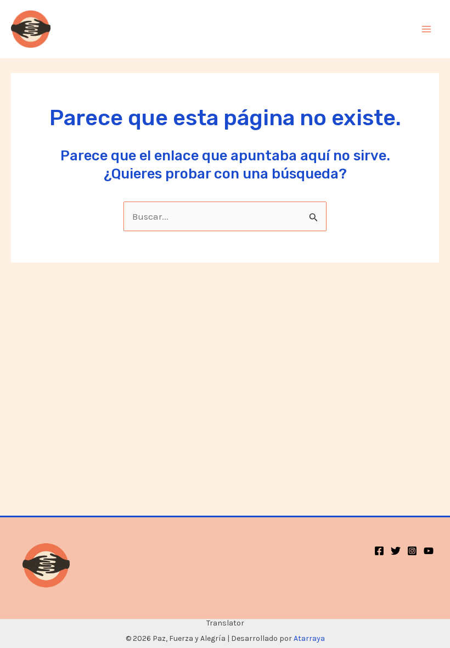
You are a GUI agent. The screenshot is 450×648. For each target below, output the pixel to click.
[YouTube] (429, 551)
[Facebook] (379, 551)
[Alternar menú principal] (427, 29)
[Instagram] (412, 551)
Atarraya (309, 638)
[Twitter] (396, 551)
